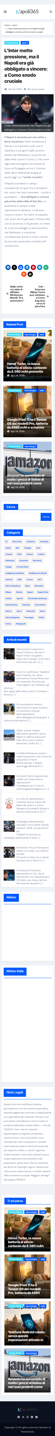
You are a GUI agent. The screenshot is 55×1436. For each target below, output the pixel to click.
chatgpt (27, 548)
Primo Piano (12, 42)
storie (42, 611)
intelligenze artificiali (37, 573)
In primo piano (36, 89)
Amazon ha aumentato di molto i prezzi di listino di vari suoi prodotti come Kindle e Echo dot (25, 481)
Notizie (8, 598)
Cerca (11, 507)
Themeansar (27, 1431)
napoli (30, 592)
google (8, 567)
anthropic (44, 541)
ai (6, 541)
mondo (19, 592)
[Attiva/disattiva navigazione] (5, 12)
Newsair (43, 1427)
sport (25, 42)
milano (8, 592)
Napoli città (43, 592)
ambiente (31, 541)
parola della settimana (37, 598)
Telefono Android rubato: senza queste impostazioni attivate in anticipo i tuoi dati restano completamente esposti (27, 1340)
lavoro (30, 579)
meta (27, 586)
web (42, 334)
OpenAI (20, 598)
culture (41, 554)
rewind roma (11, 605)
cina (38, 548)
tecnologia (30, 334)
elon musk (37, 560)
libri (40, 579)
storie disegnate (12, 617)
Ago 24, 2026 (17, 375)
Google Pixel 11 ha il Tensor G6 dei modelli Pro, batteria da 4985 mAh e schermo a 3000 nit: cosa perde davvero (27, 427)
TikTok (41, 617)
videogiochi (21, 624)
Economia (24, 560)
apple (8, 548)
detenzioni (10, 560)
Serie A (9, 611)
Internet (9, 579)
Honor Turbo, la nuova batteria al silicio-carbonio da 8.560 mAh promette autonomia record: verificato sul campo (27, 371)
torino (8, 624)
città (19, 554)
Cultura (30, 554)
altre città (16, 541)
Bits (17, 548)
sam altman (40, 605)
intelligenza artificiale (15, 573)
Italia (19, 579)
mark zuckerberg (13, 586)
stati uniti (31, 611)
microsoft (39, 586)
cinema (9, 554)
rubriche (26, 605)
